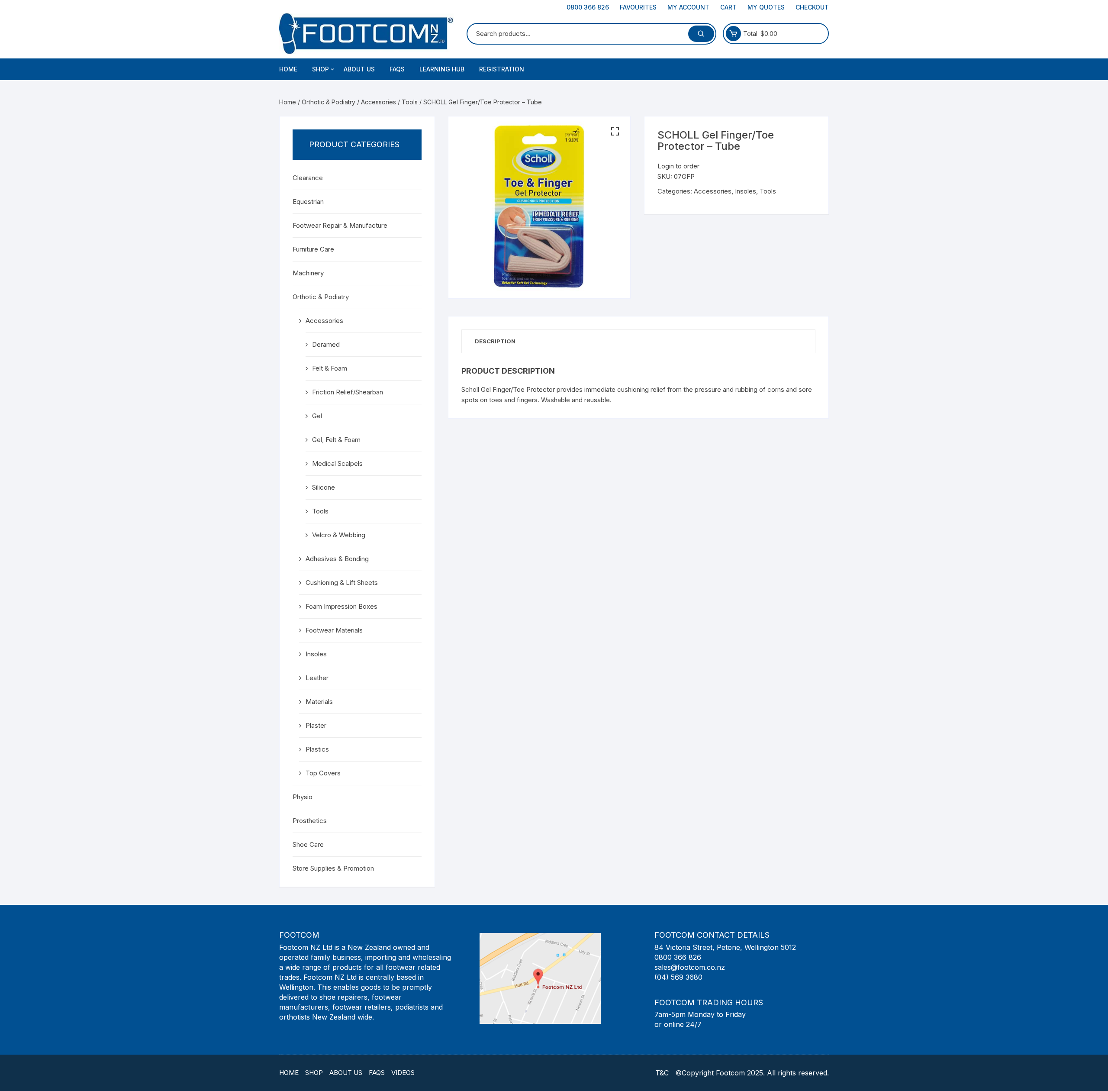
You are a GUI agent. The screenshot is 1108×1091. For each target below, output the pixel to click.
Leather (317, 678)
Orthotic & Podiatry (328, 102)
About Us (345, 1072)
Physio (302, 797)
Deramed (326, 344)
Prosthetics (310, 821)
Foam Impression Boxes (341, 606)
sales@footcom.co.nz (689, 967)
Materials (319, 701)
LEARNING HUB (441, 69)
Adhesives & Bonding (337, 559)
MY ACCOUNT (688, 7)
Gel (317, 416)
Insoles (745, 191)
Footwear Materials (334, 630)
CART (728, 7)
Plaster (316, 725)
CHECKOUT (812, 7)
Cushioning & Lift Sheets (342, 582)
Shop (314, 1072)
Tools (410, 102)
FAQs (397, 69)
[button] (615, 131)
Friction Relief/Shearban (347, 392)
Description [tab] (495, 341)
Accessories (378, 102)
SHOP (320, 69)
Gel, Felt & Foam (336, 440)
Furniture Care (313, 249)
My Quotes (766, 7)
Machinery (308, 273)
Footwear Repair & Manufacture (340, 225)
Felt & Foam (329, 368)
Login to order (678, 166)
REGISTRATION (501, 69)
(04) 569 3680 (678, 977)
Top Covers (323, 773)
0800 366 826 (588, 7)
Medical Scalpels (337, 463)
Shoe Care (308, 844)
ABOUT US (359, 69)
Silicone (323, 487)
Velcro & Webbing (338, 535)
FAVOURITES (638, 7)
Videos (403, 1072)
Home (288, 69)
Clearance (308, 178)
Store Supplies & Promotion (333, 868)
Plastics (317, 749)
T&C (662, 1072)
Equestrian (308, 201)
